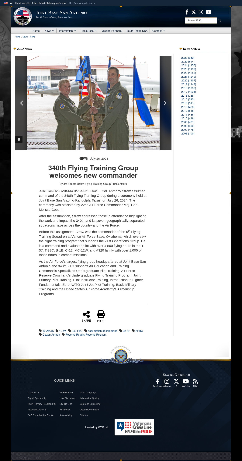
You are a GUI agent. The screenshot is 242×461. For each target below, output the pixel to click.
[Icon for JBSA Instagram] (167, 382)
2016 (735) (188, 95)
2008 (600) (188, 126)
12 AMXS (48, 331)
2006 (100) (188, 133)
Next (165, 103)
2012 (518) (188, 111)
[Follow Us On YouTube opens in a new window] (186, 382)
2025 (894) (188, 61)
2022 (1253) (188, 73)
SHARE (86, 320)
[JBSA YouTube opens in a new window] (208, 11)
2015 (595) (188, 99)
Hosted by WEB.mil (96, 427)
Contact (157, 31)
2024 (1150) (188, 65)
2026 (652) (188, 57)
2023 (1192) (188, 69)
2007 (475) (188, 129)
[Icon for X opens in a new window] (193, 11)
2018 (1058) (188, 88)
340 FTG (77, 331)
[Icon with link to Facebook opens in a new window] (186, 11)
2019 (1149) (188, 84)
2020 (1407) (188, 80)
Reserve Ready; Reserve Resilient (85, 334)
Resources (87, 31)
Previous (22, 103)
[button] (82, 3)
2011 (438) (188, 114)
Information (66, 31)
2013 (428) (188, 107)
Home (36, 31)
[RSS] (195, 382)
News (48, 31)
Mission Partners (112, 31)
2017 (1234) (188, 92)
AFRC (139, 331)
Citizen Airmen (51, 334)
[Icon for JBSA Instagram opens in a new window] (201, 11)
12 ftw (62, 331)
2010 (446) (188, 118)
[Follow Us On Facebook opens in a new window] (157, 382)
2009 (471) (188, 122)
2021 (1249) (188, 76)
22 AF (126, 331)
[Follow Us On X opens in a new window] (176, 382)
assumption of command (102, 331)
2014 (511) (188, 103)
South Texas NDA (136, 31)
